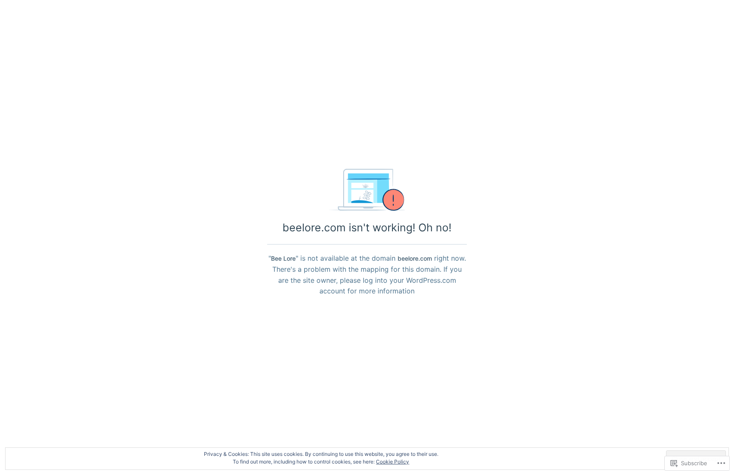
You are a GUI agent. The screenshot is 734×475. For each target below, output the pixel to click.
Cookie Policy (392, 461)
